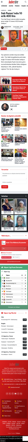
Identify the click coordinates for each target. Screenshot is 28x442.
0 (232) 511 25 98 (7, 257)
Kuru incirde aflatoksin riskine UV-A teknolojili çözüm (7, 159)
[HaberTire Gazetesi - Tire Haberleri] (13, 2)
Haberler (3, 10)
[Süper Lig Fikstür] (26, 313)
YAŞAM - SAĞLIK (21, 421)
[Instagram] (12, 393)
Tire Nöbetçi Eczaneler (6, 402)
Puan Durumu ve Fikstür (20, 406)
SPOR (4, 423)
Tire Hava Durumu (18, 402)
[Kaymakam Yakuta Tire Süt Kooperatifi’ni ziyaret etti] (7, 122)
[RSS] (21, 393)
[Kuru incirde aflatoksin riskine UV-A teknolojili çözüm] (7, 152)
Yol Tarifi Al (16, 257)
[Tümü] (26, 196)
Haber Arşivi (7, 415)
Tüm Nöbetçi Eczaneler (14, 261)
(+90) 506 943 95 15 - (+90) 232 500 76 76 (15, 384)
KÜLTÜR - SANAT (20, 423)
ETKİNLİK (8, 423)
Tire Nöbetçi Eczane (14, 428)
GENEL (9, 10)
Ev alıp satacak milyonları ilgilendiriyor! (5, 145)
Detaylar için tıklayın (14, 307)
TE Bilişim (18, 433)
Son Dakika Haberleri (18, 411)
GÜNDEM (4, 6)
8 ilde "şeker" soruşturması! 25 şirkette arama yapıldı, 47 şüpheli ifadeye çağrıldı (20, 160)
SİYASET (13, 423)
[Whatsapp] (18, 393)
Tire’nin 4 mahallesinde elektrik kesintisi (21, 129)
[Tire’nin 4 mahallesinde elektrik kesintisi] (21, 122)
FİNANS (17, 6)
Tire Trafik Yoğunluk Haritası (6, 406)
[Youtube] (15, 393)
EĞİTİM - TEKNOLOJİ (16, 425)
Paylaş (4, 48)
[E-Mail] (11, 109)
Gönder (4, 186)
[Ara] (25, 2)
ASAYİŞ (11, 6)
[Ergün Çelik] (5, 107)
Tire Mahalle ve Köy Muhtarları (13, 427)
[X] (10, 393)
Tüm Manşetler (8, 411)
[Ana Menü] (1, 2)
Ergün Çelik (13, 106)
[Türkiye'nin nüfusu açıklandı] (21, 138)
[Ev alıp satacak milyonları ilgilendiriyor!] (7, 138)
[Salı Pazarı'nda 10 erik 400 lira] (14, 38)
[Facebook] (7, 393)
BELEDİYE (8, 425)
